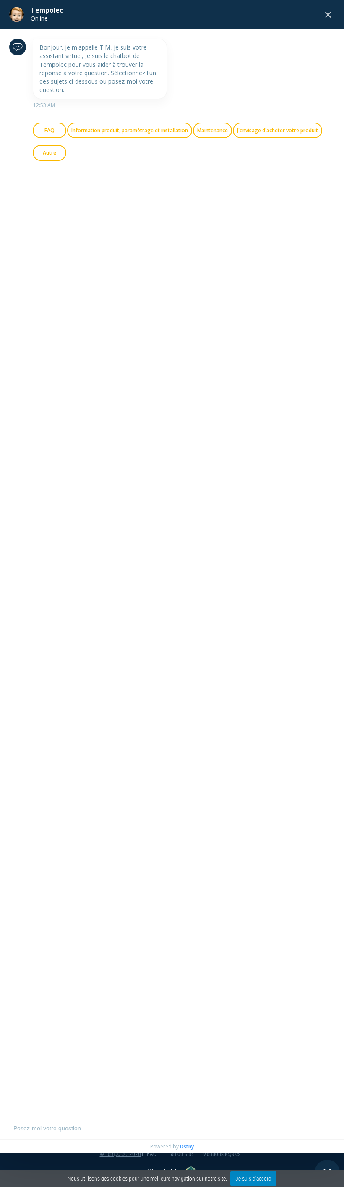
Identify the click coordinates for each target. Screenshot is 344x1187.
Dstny (187, 1146)
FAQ (151, 1153)
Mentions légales (221, 1153)
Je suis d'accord (253, 1178)
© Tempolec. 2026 (120, 1154)
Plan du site (180, 1153)
